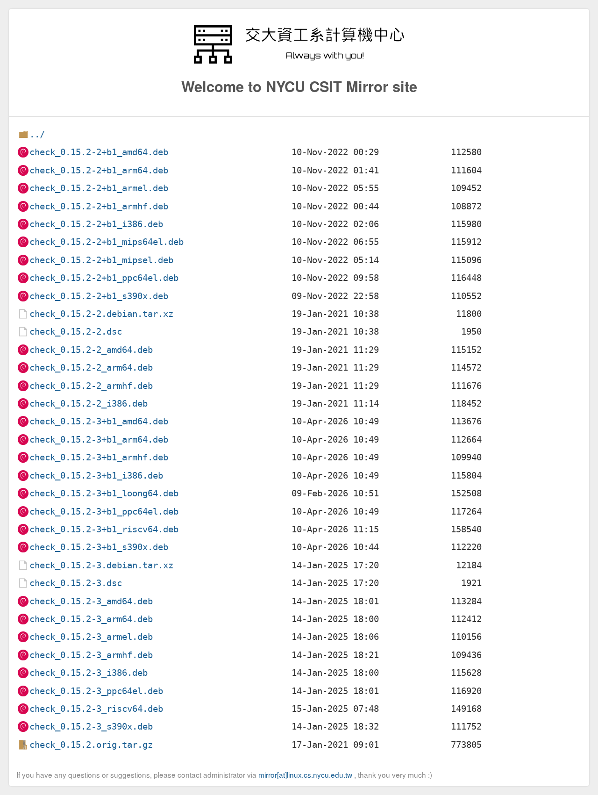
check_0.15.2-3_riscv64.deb (96, 708)
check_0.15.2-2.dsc (75, 331)
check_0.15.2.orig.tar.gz (91, 744)
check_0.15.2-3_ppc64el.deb (96, 691)
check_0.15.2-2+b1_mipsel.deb (101, 260)
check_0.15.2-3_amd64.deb (91, 601)
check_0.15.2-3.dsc (75, 583)
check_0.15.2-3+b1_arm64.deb (98, 439)
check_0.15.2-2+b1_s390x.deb (98, 296)
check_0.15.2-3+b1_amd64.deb (98, 421)
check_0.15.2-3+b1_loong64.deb (103, 493)
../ (37, 134)
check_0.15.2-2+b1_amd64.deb (98, 152)
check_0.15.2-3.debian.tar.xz (101, 565)
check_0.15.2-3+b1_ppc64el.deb (103, 511)
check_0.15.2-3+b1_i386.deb (96, 475)
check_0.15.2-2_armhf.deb (91, 385)
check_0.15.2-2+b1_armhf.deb (98, 206)
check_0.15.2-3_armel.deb (91, 636)
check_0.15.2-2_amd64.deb (91, 349)
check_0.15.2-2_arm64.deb (91, 367)
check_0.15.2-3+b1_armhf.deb (98, 457)
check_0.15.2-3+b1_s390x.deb (98, 547)
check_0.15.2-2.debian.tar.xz (101, 313)
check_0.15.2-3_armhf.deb (91, 655)
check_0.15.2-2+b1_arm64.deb (98, 170)
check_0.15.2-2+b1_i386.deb (96, 224)
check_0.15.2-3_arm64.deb (91, 619)
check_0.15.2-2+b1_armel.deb (98, 188)
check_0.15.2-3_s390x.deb (91, 726)
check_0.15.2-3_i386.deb (88, 672)
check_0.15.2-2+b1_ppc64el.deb (103, 277)
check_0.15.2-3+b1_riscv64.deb (103, 529)
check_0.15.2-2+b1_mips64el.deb (106, 241)
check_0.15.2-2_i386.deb (88, 403)
